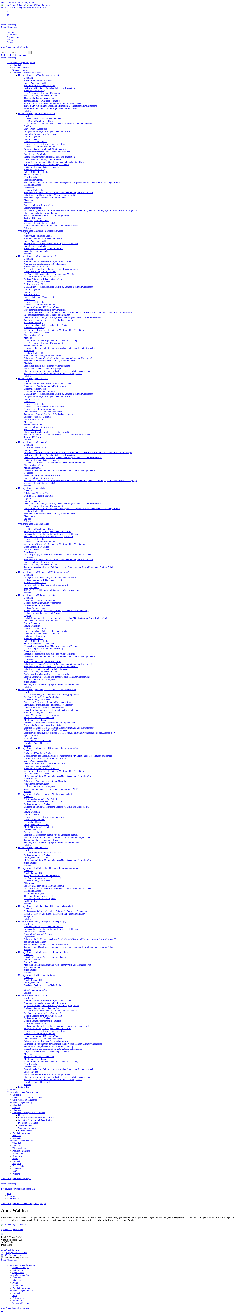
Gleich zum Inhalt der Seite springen (17, 2)
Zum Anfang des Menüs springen (16, 47)
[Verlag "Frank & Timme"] (26, 5)
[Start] (1, 49)
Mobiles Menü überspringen (13, 55)
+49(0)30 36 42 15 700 (16, 1252)
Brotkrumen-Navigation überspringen (18, 1189)
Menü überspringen (10, 25)
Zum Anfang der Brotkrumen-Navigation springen (23, 1203)
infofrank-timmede (10, 1250)
